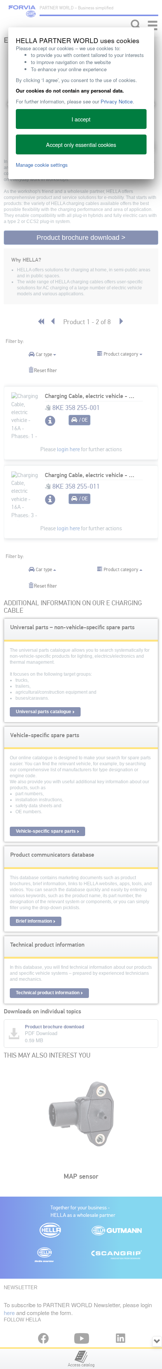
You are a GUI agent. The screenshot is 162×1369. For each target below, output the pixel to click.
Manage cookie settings (42, 164)
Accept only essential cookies (81, 144)
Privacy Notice (117, 101)
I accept (81, 119)
